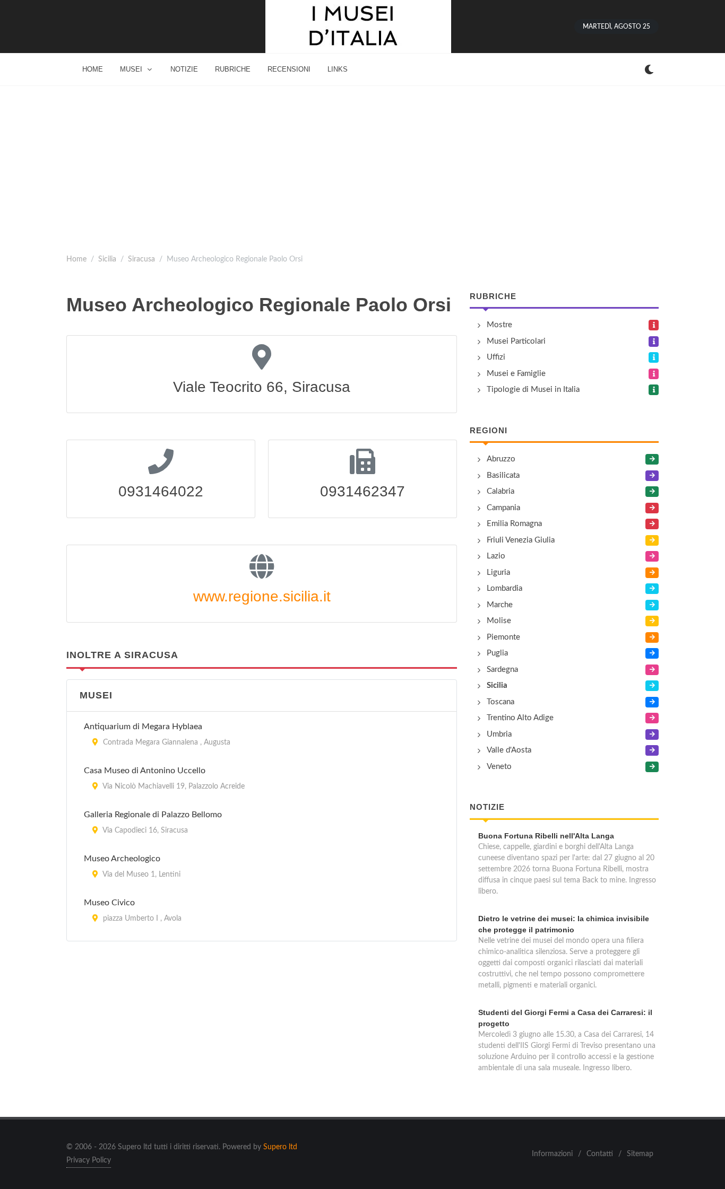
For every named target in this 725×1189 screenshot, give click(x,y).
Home (76, 259)
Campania (503, 508)
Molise (499, 621)
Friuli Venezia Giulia (521, 540)
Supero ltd (280, 1147)
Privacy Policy (88, 1160)
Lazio (496, 556)
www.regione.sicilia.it (262, 596)
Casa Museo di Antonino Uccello (144, 770)
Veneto (499, 767)
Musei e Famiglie (516, 374)
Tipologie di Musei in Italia (533, 390)
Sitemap (640, 1154)
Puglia (497, 653)
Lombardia (504, 588)
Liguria (498, 572)
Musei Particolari (516, 341)
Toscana (500, 702)
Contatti (599, 1154)
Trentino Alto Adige (520, 718)
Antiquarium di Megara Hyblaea (143, 726)
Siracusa (141, 259)
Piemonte (503, 637)
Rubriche (493, 296)
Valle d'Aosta (509, 750)
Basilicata (503, 475)
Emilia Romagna (514, 524)
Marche (500, 605)
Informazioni (552, 1154)
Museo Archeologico (122, 858)
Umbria (499, 734)
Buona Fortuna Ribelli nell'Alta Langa (546, 836)
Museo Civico (109, 902)
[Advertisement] (362, 165)
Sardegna (502, 670)
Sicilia (107, 259)
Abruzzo (501, 459)
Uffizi (496, 357)
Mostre (499, 325)
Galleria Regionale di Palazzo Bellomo (153, 814)
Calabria (500, 491)
